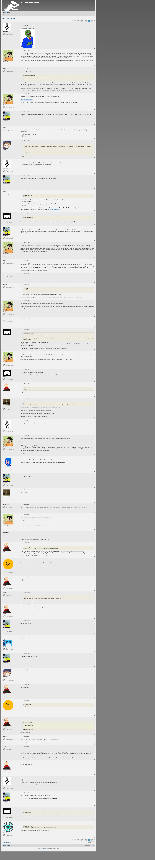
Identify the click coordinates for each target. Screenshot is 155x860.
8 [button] (92, 20)
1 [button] (82, 20)
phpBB (44, 848)
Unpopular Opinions (9, 18)
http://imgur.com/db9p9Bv (27, 99)
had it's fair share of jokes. (54, 209)
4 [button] (85, 20)
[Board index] (12, 5)
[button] (78, 21)
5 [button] (87, 20)
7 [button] (90, 20)
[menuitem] (4, 12)
